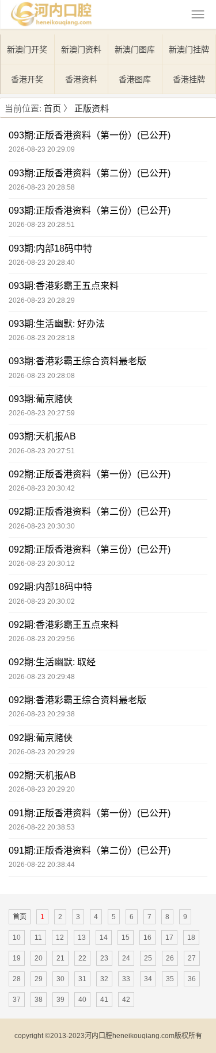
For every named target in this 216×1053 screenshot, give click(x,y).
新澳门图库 (135, 49)
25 (148, 958)
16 (147, 938)
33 (126, 979)
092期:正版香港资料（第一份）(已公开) (89, 474)
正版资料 (91, 108)
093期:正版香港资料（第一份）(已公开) (89, 135)
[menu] (197, 14)
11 (38, 938)
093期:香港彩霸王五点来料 (64, 286)
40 (82, 1000)
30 (60, 979)
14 (104, 938)
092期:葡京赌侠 (41, 738)
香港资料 (81, 79)
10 (17, 938)
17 (169, 938)
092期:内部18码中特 (50, 587)
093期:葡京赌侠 (41, 399)
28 (17, 979)
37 (17, 1000)
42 (126, 1000)
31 (82, 979)
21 (60, 958)
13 (82, 938)
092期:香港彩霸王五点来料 (64, 625)
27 (192, 958)
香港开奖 (27, 79)
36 (192, 979)
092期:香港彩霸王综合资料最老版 (77, 700)
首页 (52, 108)
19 (17, 958)
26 (170, 958)
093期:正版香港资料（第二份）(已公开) (89, 173)
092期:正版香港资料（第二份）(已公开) (89, 511)
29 (39, 979)
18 (191, 938)
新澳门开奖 (27, 49)
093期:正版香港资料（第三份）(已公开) (89, 210)
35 (170, 979)
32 (104, 979)
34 (148, 979)
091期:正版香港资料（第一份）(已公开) (89, 813)
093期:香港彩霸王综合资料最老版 (77, 361)
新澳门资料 (81, 49)
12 (60, 938)
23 (104, 958)
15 (126, 938)
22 (82, 958)
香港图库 (135, 79)
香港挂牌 (189, 79)
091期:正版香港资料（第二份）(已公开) (89, 850)
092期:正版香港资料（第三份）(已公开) (89, 549)
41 (104, 1000)
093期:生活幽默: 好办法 (57, 324)
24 (126, 958)
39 (60, 1000)
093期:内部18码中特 (50, 248)
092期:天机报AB (42, 775)
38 (39, 1000)
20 (39, 958)
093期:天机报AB (42, 436)
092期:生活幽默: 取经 (52, 662)
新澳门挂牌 (189, 49)
